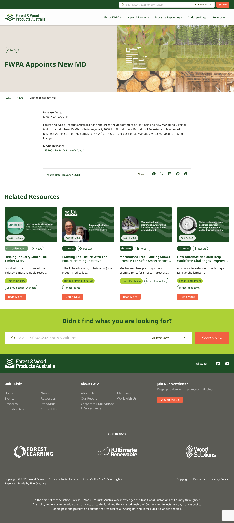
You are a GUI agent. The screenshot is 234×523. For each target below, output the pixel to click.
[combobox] (204, 5)
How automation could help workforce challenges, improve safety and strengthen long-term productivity (203, 262)
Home (9, 393)
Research (11, 404)
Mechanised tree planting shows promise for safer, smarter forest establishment (145, 260)
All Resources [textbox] (202, 4)
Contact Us (49, 409)
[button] (154, 174)
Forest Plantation (131, 281)
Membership (126, 393)
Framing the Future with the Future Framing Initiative (84, 259)
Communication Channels (21, 287)
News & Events (137, 17)
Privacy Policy (219, 479)
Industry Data (197, 17)
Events (9, 398)
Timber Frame (72, 287)
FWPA (8, 97)
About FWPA (111, 17)
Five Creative (38, 483)
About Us (87, 393)
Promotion (219, 17)
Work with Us (127, 398)
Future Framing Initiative (78, 281)
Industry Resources (167, 17)
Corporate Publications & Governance (97, 406)
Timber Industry (16, 281)
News (20, 97)
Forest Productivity (157, 281)
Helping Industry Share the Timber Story (26, 259)
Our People (89, 398)
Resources (48, 398)
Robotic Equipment (190, 281)
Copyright (183, 479)
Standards (48, 404)
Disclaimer (200, 479)
